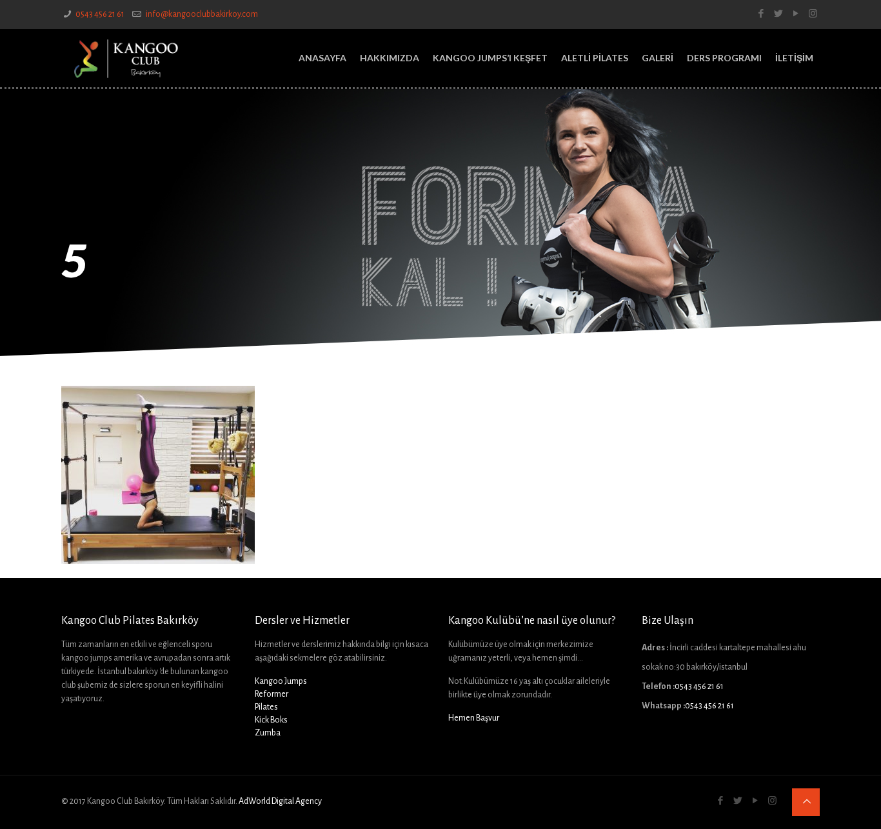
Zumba (268, 732)
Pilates (266, 707)
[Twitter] (778, 14)
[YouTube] (795, 14)
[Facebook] (760, 14)
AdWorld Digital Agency (280, 801)
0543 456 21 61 (99, 14)
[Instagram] (813, 14)
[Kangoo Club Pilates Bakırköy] (126, 58)
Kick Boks (271, 719)
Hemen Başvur (473, 718)
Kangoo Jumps (281, 681)
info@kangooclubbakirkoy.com (201, 14)
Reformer (271, 694)
